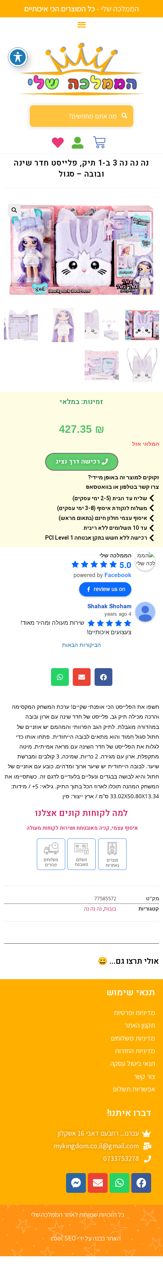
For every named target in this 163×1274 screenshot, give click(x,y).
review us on (109, 588)
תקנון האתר (140, 1025)
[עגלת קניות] (99, 142)
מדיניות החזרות (135, 1050)
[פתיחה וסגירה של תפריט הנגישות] (17, 57)
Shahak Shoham (109, 606)
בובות (110, 908)
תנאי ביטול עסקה (132, 1063)
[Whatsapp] (119, 1183)
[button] (82, 24)
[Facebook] (141, 1183)
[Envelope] (98, 1183)
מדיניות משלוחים (133, 1038)
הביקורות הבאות (81, 644)
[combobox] (81, 116)
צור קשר (144, 1076)
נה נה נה (93, 908)
